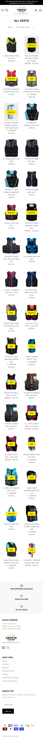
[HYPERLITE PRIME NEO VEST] (32, 148)
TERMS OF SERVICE (9, 681)
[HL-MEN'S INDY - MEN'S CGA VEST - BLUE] (32, 279)
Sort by (10, 27)
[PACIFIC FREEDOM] (21, 10)
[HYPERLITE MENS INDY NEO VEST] (11, 413)
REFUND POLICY (8, 671)
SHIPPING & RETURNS (10, 678)
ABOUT (5, 661)
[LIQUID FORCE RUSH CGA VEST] (11, 45)
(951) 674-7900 (14, 629)
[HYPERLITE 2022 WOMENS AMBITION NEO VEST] (11, 179)
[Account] (35, 10)
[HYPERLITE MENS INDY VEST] (32, 179)
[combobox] (25, 27)
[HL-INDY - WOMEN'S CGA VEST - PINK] (11, 279)
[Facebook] (3, 647)
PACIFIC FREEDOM (12, 736)
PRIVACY (5, 668)
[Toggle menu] (2, 10)
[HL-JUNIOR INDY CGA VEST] (32, 246)
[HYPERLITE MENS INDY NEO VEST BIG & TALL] (11, 246)
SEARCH (5, 674)
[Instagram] (8, 647)
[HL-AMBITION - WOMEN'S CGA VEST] (32, 112)
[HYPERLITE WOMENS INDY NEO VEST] (32, 382)
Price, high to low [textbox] (22, 27)
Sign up (8, 711)
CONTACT (5, 664)
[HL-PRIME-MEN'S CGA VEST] (11, 148)
